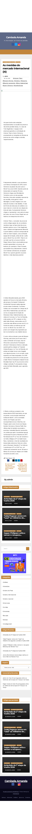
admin (6, 76)
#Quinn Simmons (8, 85)
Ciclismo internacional (8, 62)
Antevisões (6, 496)
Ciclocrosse (6, 603)
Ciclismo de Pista (8, 590)
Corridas (5, 607)
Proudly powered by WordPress (11, 791)
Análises (5, 582)
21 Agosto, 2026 (10, 770)
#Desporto (24, 81)
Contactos (27, 797)
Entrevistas (6, 611)
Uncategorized (7, 624)
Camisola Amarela (16, 37)
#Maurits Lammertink (9, 83)
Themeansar (16, 793)
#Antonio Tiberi (17, 78)
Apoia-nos (21, 797)
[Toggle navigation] (17, 52)
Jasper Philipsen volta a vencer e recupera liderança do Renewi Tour (15, 535)
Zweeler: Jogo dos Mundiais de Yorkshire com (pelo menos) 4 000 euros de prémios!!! (22, 467)
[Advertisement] (16, 16)
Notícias (18, 62)
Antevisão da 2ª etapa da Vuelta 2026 (15, 500)
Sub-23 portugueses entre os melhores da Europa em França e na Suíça (16, 685)
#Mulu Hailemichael (22, 83)
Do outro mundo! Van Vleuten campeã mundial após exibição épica (10, 467)
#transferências (18, 85)
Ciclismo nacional (8, 599)
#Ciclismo (17, 81)
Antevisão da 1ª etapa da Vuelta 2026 (14, 651)
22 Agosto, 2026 (10, 716)
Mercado (5, 615)
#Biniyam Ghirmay (8, 81)
